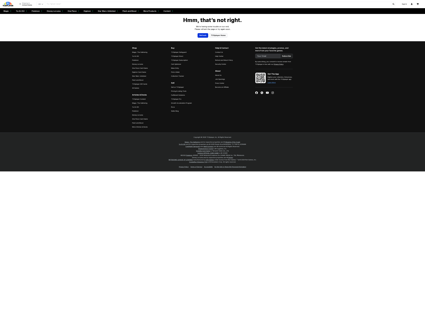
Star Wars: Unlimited (106, 11)
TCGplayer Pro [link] (176, 142)
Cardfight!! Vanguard (192, 189)
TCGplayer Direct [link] (177, 99)
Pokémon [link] (135, 103)
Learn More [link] (272, 125)
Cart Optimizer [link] (176, 107)
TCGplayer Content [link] (139, 142)
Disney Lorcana (54, 11)
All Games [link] (135, 131)
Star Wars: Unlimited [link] (139, 119)
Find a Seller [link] (175, 115)
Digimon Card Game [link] (139, 115)
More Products (149, 11)
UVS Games (210, 203)
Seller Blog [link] (175, 154)
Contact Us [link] (219, 95)
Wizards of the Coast (232, 185)
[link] (8, 4)
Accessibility (208, 210)
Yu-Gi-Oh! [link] (135, 99)
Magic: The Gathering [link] (139, 95)
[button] (393, 4)
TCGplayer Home (218, 78)
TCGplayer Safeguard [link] (178, 95)
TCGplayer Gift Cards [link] (139, 127)
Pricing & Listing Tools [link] (178, 134)
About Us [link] (218, 118)
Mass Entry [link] (175, 111)
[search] (218, 4)
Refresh (202, 78)
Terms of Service (196, 210)
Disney (230, 200)
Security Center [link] (220, 107)
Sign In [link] (404, 4)
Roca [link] (173, 150)
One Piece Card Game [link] (140, 111)
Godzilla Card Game (203, 194)
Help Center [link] (219, 99)
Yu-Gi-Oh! (20, 11)
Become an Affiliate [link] (222, 130)
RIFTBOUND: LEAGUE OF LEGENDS (181, 203)
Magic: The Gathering (192, 185)
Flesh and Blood (129, 11)
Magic (6, 11)
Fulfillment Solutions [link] (178, 138)
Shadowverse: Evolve (205, 192)
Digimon (87, 11)
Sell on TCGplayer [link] (177, 130)
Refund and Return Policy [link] (224, 103)
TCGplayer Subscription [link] (179, 103)
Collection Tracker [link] (177, 119)
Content (167, 11)
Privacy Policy (278, 107)
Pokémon (36, 11)
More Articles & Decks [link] (140, 170)
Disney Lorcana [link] (137, 107)
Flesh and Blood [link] (137, 123)
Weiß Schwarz (208, 189)
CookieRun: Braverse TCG (198, 205)
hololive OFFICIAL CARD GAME (208, 196)
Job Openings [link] (220, 122)
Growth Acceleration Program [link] (181, 146)
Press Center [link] (219, 126)
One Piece (72, 11)
